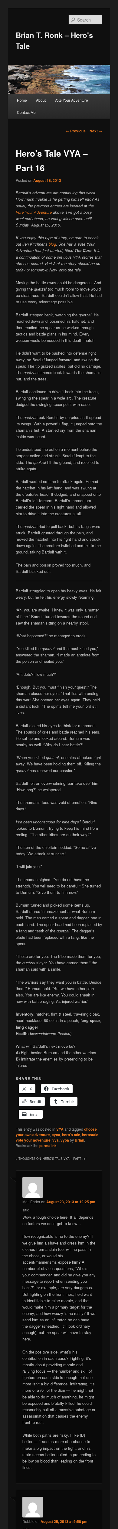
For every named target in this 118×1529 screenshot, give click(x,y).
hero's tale (71, 1134)
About (41, 100)
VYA (60, 1129)
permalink (48, 1145)
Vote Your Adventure (71, 100)
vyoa (65, 1140)
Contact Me (26, 112)
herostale (90, 1134)
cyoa (56, 1134)
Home (22, 100)
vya (55, 1140)
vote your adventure (33, 1140)
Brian (79, 1140)
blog (52, 244)
